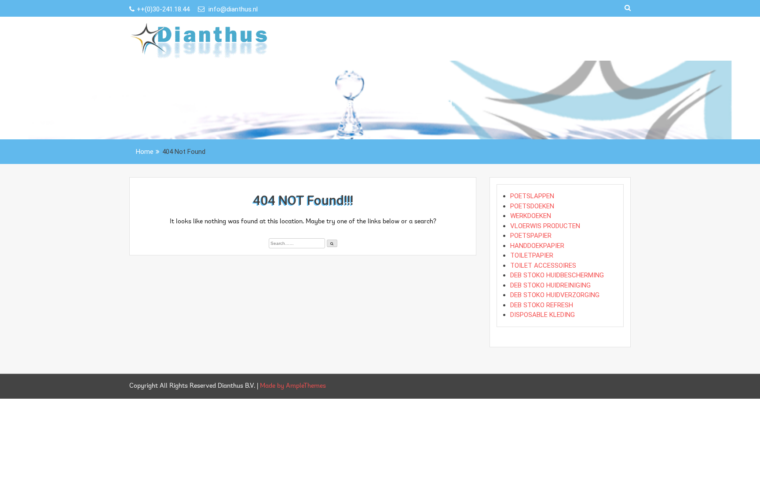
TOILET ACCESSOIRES (543, 265)
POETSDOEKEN (532, 206)
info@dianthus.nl (232, 9)
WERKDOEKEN (530, 216)
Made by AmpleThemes (293, 386)
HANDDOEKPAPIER (537, 246)
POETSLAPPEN (532, 196)
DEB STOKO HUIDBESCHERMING (557, 275)
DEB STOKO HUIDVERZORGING (554, 295)
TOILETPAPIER (531, 255)
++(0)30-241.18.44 (164, 9)
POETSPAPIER (531, 236)
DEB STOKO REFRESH (541, 305)
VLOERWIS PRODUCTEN (545, 226)
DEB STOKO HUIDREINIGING (550, 285)
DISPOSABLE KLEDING (542, 315)
